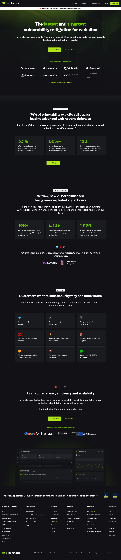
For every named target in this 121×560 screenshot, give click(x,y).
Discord (53, 528)
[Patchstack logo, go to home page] (12, 3)
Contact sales (54, 49)
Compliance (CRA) (31, 522)
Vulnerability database (94, 515)
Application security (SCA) (10, 515)
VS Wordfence (6, 531)
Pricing (74, 3)
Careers (111, 515)
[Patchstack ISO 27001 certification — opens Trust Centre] (115, 496)
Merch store (112, 521)
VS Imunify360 (6, 528)
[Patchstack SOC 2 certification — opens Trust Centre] (106, 496)
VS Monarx (5, 525)
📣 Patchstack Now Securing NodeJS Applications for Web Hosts (60, 8)
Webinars (90, 528)
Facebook (112, 535)
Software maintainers (73, 518)
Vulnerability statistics (94, 531)
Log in (4, 542)
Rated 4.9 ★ (62, 387)
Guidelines (54, 518)
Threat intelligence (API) (9, 521)
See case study (69, 163)
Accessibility (69, 553)
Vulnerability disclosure (96, 553)
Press (110, 525)
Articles (89, 521)
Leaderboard (55, 515)
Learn (53, 521)
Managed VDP (30, 511)
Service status (6, 538)
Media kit (111, 528)
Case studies (95, 3)
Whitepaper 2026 (92, 518)
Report (53, 525)
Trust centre (112, 518)
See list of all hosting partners (61, 82)
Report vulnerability (113, 553)
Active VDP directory (32, 515)
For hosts (84, 3)
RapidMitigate (53, 163)
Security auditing (31, 518)
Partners (90, 511)
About (110, 511)
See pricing (69, 49)
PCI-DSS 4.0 (93, 355)
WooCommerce (72, 525)
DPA (49, 553)
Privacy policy (58, 553)
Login (106, 3)
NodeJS (69, 528)
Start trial (115, 3)
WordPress (70, 521)
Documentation (7, 535)
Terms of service (81, 553)
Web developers (72, 511)
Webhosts (70, 515)
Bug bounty (54, 511)
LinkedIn (111, 531)
